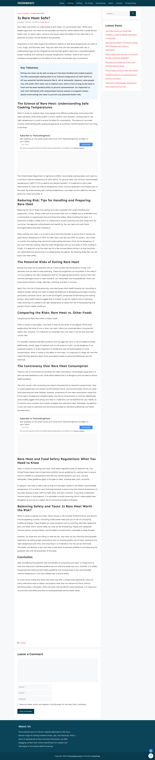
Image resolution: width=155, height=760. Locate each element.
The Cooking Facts (75, 756)
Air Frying (89, 3)
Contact (119, 3)
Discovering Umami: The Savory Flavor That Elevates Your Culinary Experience (121, 46)
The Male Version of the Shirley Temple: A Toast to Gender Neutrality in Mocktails (121, 34)
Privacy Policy (130, 3)
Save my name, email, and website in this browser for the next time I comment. (53, 704)
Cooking (70, 3)
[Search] (133, 13)
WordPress (96, 756)
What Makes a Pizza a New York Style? (121, 70)
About (110, 3)
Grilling (79, 3)
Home (62, 3)
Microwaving (100, 3)
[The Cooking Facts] (25, 3)
